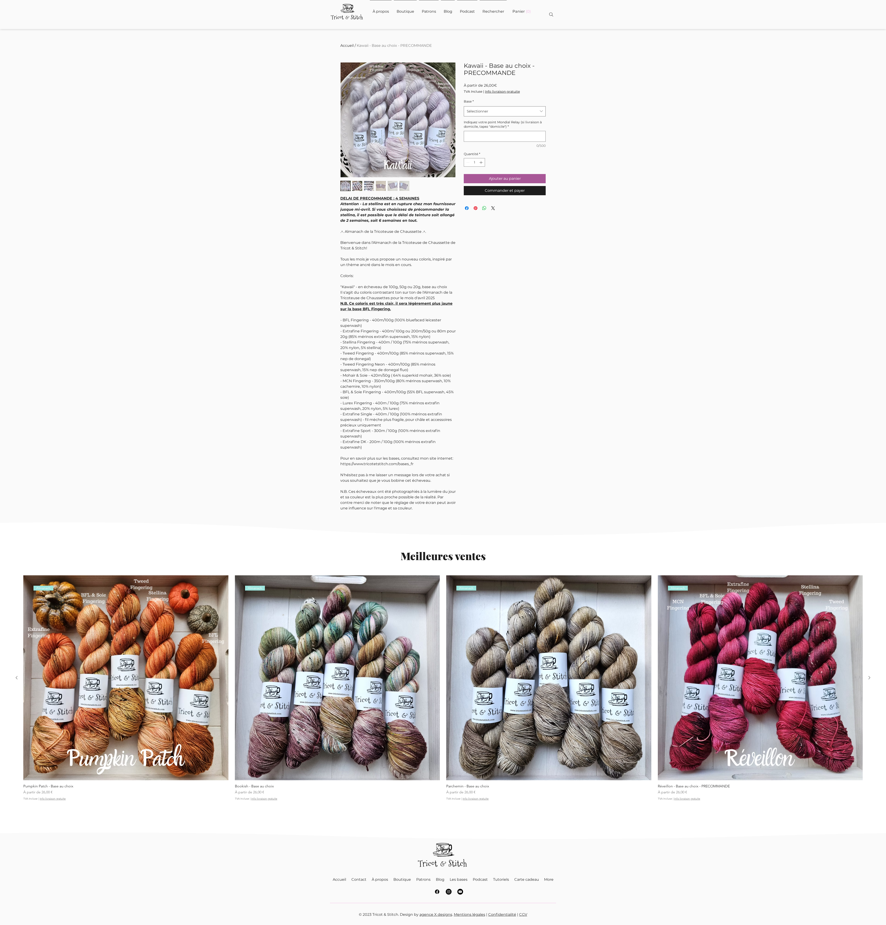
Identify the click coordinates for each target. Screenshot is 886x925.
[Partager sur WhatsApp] (484, 208)
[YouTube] (460, 892)
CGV (523, 914)
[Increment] (481, 162)
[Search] (551, 14)
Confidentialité (502, 914)
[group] (443, 694)
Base (469, 101)
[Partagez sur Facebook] (467, 208)
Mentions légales (469, 914)
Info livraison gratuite (502, 91)
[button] (521, 11)
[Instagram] (449, 892)
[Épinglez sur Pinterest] (475, 208)
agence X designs (435, 914)
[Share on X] (493, 208)
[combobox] (505, 111)
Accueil (347, 45)
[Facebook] (437, 892)
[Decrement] (467, 162)
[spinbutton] (474, 162)
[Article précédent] (16, 677)
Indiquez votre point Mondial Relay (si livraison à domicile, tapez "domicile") (503, 124)
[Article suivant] (869, 677)
